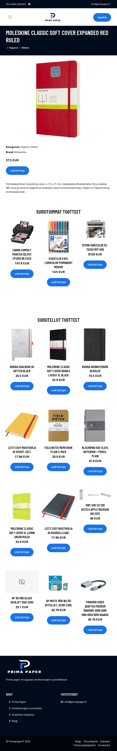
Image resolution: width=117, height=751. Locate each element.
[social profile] (29, 4)
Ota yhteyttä (90, 741)
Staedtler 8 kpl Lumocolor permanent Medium (59, 263)
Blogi (15, 721)
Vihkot (25, 47)
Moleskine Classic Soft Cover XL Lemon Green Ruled (22, 533)
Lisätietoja (17, 170)
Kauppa (102, 17)
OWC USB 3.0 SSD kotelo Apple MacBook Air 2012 (95, 509)
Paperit (13, 47)
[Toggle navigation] (10, 17)
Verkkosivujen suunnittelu (27, 708)
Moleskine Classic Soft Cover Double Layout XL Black (58, 371)
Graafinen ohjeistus (23, 714)
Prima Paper (19, 702)
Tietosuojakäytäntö (84, 745)
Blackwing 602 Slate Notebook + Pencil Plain (95, 452)
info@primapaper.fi (100, 4)
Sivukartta (104, 745)
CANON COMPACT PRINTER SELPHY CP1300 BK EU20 (22, 254)
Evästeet (105, 741)
